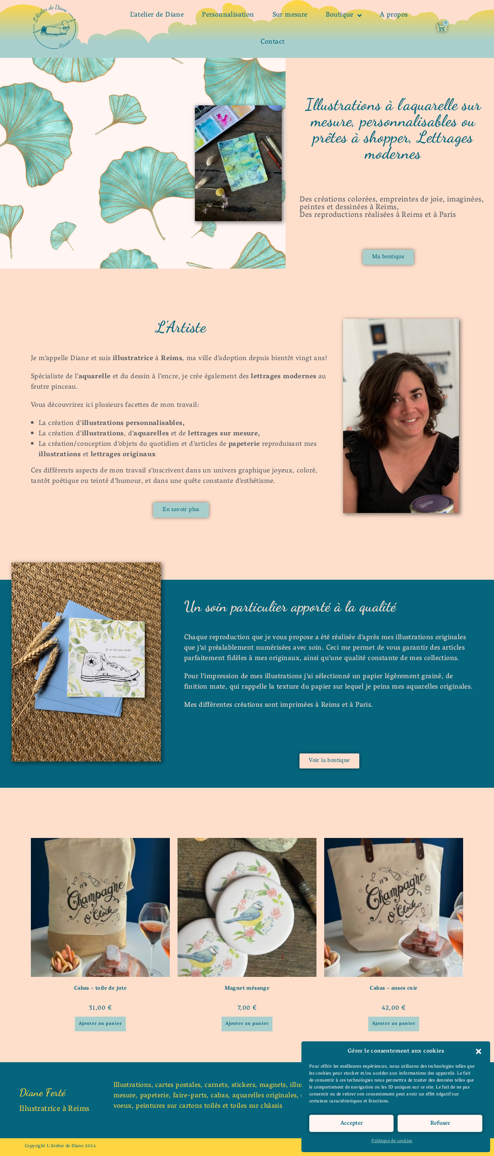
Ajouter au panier (100, 1023)
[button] (478, 1051)
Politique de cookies (391, 1141)
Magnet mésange (247, 989)
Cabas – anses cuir (393, 989)
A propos (394, 15)
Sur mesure (290, 15)
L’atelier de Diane (157, 15)
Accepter (351, 1123)
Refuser (440, 1123)
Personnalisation (228, 15)
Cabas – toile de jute (100, 989)
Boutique (340, 15)
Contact (273, 42)
